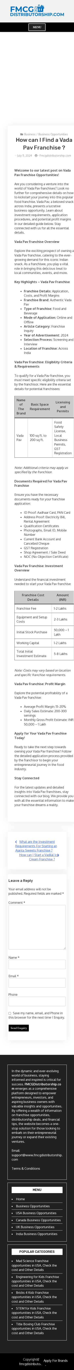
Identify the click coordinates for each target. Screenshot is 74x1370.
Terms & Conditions (26, 1168)
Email (13, 976)
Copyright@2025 (35, 1359)
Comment (16, 903)
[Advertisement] (37, 79)
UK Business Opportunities (35, 1227)
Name (14, 957)
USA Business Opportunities (36, 1213)
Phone (13, 995)
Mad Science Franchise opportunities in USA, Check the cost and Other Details (34, 1265)
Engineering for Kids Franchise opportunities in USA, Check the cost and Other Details (35, 1281)
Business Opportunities (53, 134)
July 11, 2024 (24, 155)
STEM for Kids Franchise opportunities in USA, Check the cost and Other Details (34, 1312)
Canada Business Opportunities (38, 1220)
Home (20, 1199)
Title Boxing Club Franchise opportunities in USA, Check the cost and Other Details (34, 1328)
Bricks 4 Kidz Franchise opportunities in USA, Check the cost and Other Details (34, 1297)
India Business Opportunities (36, 1234)
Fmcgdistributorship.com (55, 155)
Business (30, 134)
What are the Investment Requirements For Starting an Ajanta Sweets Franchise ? (36, 846)
